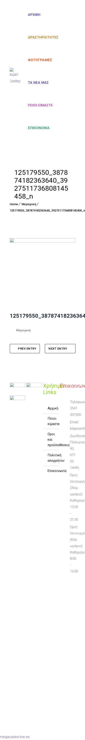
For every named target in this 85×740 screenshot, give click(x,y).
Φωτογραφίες (40, 60)
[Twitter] (66, 590)
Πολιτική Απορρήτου (53, 458)
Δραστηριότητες (43, 37)
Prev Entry (27, 348)
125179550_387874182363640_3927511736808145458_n (47, 210)
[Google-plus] (66, 598)
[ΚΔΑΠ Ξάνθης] (15, 79)
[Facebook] (64, 582)
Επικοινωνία (39, 128)
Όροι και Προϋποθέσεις (53, 439)
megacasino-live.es (15, 737)
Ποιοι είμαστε (40, 105)
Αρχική (34, 15)
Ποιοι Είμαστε (53, 421)
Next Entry (58, 348)
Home (14, 204)
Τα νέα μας (38, 83)
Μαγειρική (29, 204)
